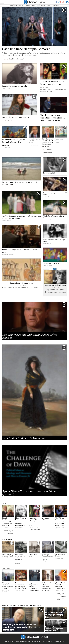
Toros (57, 5)
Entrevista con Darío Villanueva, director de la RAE (48, 151)
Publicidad (49, 641)
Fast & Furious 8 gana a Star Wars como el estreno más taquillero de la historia (61, 596)
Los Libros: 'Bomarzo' (14, 59)
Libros (11, 5)
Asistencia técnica (58, 641)
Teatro (53, 5)
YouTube (63, 2)
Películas (42, 5)
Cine (38, 5)
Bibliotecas (17, 5)
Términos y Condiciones (22, 641)
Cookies (33, 641)
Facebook (56, 2)
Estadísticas (41, 641)
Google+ (61, 2)
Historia (28, 5)
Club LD (55, 269)
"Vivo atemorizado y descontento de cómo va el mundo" (8, 532)
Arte (23, 5)
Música (33, 5)
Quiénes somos (9, 641)
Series (48, 5)
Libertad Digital (34, 2)
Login (67, 2)
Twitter (59, 2)
